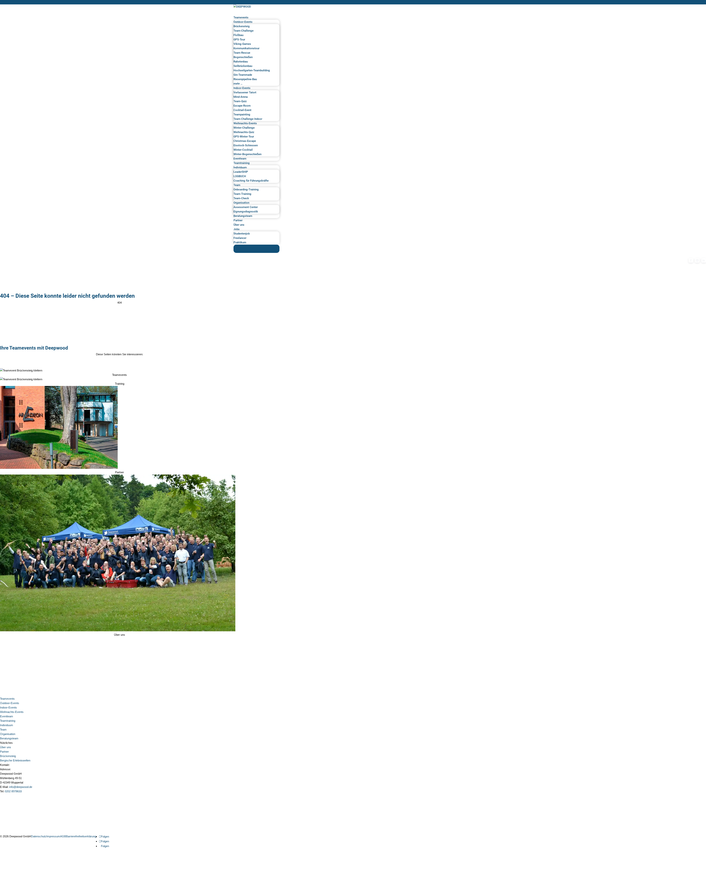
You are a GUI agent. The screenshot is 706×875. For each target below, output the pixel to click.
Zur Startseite (12, 307)
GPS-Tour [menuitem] (239, 39)
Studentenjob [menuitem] (241, 233)
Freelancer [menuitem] (239, 238)
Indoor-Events (8, 707)
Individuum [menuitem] (240, 167)
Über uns (5, 747)
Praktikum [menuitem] (239, 242)
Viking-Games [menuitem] (242, 44)
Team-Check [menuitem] (241, 198)
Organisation (7, 734)
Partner (4, 751)
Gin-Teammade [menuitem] (242, 74)
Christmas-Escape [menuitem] (244, 141)
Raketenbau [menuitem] (240, 61)
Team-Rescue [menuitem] (241, 52)
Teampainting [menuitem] (241, 114)
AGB (63, 836)
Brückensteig (8, 756)
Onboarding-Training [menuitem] (246, 189)
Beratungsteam (9, 738)
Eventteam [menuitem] (239, 158)
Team (3, 729)
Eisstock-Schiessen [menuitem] (245, 145)
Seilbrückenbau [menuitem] (242, 66)
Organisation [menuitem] (241, 202)
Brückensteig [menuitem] (241, 26)
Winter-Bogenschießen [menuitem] (247, 154)
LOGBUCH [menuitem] (239, 176)
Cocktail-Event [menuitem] (242, 110)
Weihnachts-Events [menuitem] (245, 123)
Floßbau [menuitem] (238, 35)
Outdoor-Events (9, 703)
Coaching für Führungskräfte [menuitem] (251, 180)
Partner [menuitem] (238, 220)
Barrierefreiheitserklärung (81, 836)
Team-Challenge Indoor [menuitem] (247, 119)
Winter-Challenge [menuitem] (244, 127)
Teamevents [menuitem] (240, 17)
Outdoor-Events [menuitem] (242, 22)
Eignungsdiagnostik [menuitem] (245, 211)
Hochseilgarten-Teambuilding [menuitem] (251, 70)
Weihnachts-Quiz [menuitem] (243, 132)
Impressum (53, 836)
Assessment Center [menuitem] (245, 207)
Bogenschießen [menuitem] (243, 57)
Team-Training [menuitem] (242, 194)
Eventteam (6, 716)
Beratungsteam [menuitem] (242, 216)
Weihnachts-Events (12, 711)
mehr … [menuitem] (238, 83)
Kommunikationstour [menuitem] (246, 48)
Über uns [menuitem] (238, 224)
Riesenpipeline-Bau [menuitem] (245, 79)
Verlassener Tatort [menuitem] (244, 92)
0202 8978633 (240, 2)
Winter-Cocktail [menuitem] (243, 149)
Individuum (6, 725)
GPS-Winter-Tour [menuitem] (243, 136)
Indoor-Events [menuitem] (241, 88)
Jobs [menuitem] (236, 229)
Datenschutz (38, 836)
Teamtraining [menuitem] (241, 163)
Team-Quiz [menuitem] (240, 101)
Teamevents (7, 698)
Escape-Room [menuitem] (242, 105)
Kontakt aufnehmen (16, 796)
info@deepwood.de (20, 786)
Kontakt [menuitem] (256, 249)
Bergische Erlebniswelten (15, 760)
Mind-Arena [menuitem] (240, 97)
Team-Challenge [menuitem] (243, 30)
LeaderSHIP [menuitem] (240, 171)
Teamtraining (7, 720)
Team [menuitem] (236, 185)
